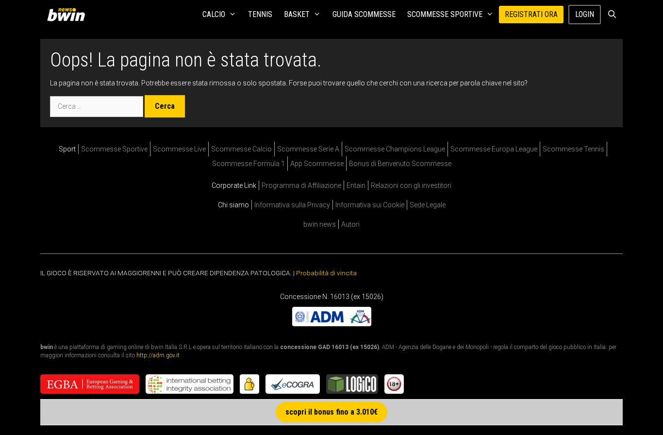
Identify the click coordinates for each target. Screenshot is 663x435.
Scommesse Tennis (573, 149)
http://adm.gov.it (158, 354)
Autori (350, 224)
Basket (297, 14)
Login (584, 14)
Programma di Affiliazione (301, 185)
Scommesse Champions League (395, 149)
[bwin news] (68, 14)
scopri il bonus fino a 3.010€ (331, 412)
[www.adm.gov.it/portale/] (331, 323)
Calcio (213, 14)
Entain (356, 185)
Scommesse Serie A (308, 149)
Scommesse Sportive (444, 14)
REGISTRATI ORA (531, 14)
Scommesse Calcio (241, 149)
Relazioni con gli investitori (411, 185)
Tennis (260, 14)
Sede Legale (428, 205)
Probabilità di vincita (326, 273)
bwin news (319, 224)
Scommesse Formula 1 (248, 163)
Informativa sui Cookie (369, 205)
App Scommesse (317, 163)
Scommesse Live (179, 149)
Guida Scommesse (364, 14)
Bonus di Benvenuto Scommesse (400, 163)
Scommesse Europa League (493, 149)
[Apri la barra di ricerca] (612, 14)
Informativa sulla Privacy (292, 205)
